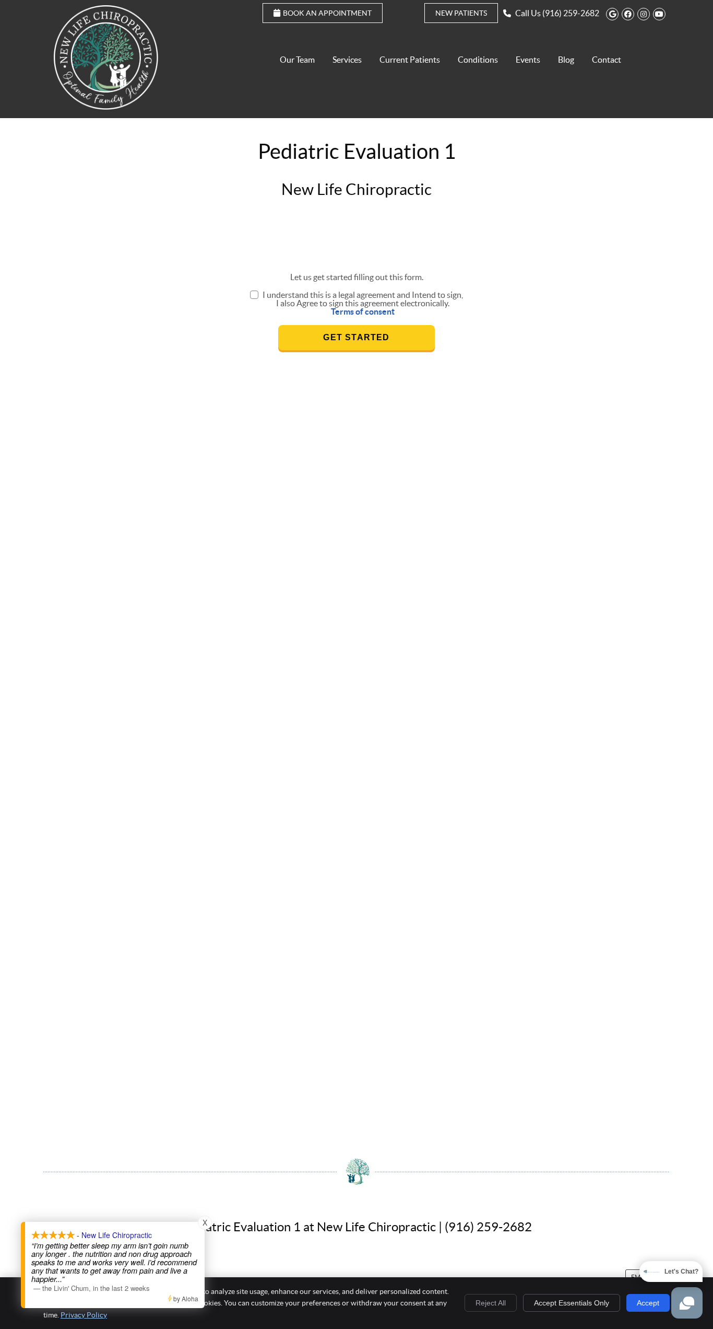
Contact (606, 59)
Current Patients (409, 59)
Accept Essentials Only (571, 1303)
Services (347, 59)
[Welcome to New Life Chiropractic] (106, 106)
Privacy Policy (84, 1315)
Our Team (297, 59)
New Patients (461, 13)
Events (528, 59)
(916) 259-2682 (570, 13)
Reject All (491, 1303)
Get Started (356, 337)
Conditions (478, 59)
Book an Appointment (327, 13)
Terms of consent (363, 311)
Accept (648, 1303)
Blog (566, 59)
